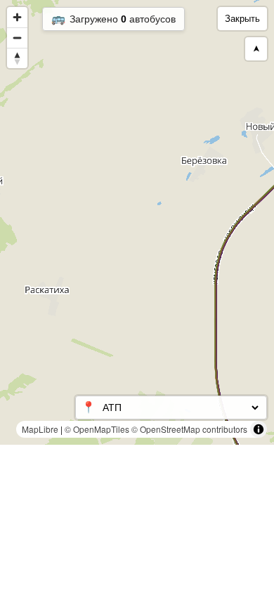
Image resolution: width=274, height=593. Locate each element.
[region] (137, 222)
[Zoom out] (17, 37)
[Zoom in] (17, 17)
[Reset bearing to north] (17, 58)
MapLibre (40, 429)
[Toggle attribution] (258, 429)
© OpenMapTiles (97, 429)
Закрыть (242, 18)
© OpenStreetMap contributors (189, 429)
